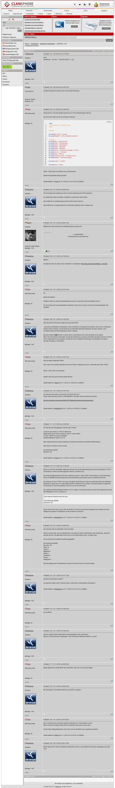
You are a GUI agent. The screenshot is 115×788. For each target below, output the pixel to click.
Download (105, 4)
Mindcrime (30, 54)
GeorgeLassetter (10, 49)
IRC (4, 73)
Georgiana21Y (9, 51)
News (11, 10)
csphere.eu (58, 786)
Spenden (106, 28)
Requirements (17, 14)
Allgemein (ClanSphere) (47, 44)
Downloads (48, 10)
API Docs (68, 14)
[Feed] (85, 4)
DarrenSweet (9, 43)
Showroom (58, 14)
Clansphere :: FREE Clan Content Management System (18, 4)
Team (86, 10)
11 (111, 51)
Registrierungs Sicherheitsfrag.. (34, 22)
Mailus (5, 76)
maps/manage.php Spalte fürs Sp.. (35, 31)
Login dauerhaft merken (13, 28)
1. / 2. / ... (109, 121)
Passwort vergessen (9, 37)
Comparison (29, 14)
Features (29, 10)
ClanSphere (34, 44)
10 (109, 51)
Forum (66, 10)
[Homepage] (49, 251)
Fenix (28, 109)
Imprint (5, 79)
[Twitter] (80, 4)
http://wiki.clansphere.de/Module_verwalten (94, 264)
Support (104, 10)
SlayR (29, 223)
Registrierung (7, 34)
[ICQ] (47, 251)
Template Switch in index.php (33, 28)
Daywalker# (9, 46)
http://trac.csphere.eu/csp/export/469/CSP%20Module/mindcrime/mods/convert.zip (68, 400)
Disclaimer (6, 82)
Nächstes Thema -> (31, 37)
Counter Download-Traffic (32, 19)
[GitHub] (90, 4)
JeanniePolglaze (10, 54)
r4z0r (28, 87)
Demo (48, 14)
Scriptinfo (6, 84)
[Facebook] (75, 4)
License (40, 14)
